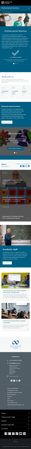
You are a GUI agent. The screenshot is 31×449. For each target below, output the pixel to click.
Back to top (15, 441)
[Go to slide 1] (13, 63)
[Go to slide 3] (17, 63)
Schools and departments (7, 12)
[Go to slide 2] (15, 63)
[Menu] (29, 8)
